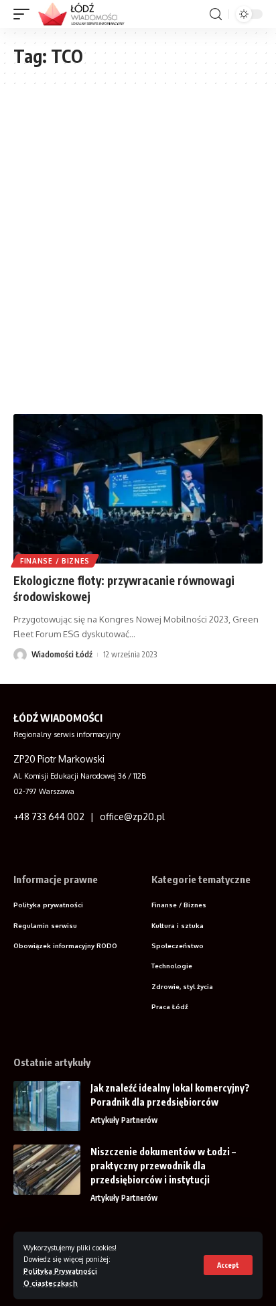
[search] (215, 14)
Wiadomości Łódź (61, 654)
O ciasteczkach (50, 1283)
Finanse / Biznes (55, 561)
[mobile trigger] (24, 14)
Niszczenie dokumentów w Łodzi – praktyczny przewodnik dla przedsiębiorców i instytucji (163, 1165)
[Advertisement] (138, 256)
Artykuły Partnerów (123, 1120)
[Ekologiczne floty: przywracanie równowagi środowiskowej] (138, 489)
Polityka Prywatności (60, 1270)
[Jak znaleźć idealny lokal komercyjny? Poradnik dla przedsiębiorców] (46, 1106)
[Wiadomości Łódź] (85, 14)
